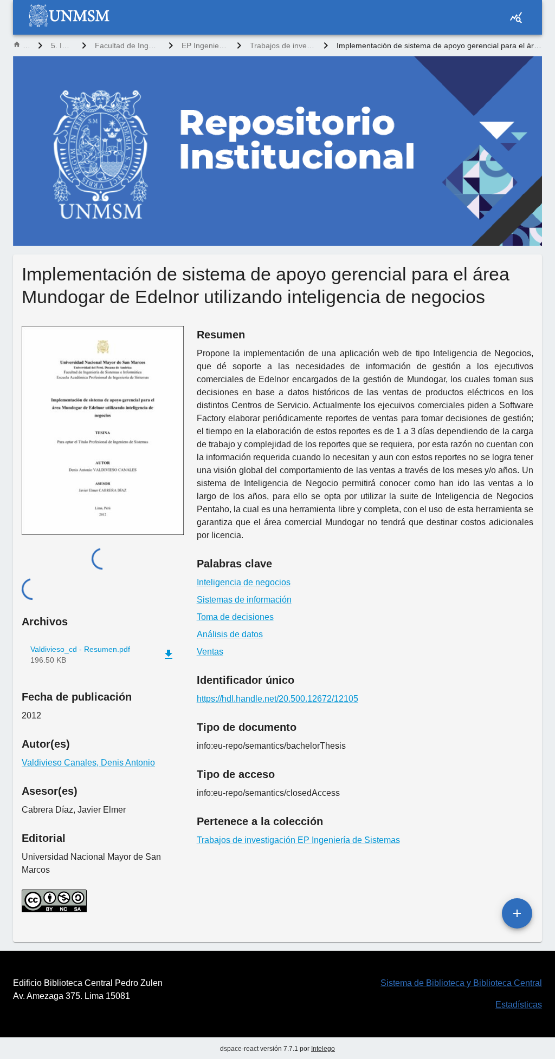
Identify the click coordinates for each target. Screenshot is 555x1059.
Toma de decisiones (235, 617)
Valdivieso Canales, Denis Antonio (88, 762)
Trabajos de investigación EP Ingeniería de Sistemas (282, 45)
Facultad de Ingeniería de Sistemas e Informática (127, 45)
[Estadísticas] (516, 17)
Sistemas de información (244, 599)
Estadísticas (518, 1004)
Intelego (323, 1049)
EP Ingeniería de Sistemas (205, 45)
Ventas (210, 651)
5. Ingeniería (62, 45)
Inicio (26, 45)
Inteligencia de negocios (244, 582)
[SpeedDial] (517, 913)
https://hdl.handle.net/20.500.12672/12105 (277, 698)
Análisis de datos (230, 634)
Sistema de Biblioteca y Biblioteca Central (461, 983)
